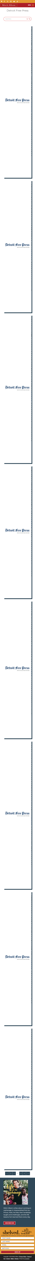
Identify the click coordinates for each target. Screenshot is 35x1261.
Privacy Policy (22, 1256)
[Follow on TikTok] (17, 1)
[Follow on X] (7, 1)
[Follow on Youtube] (14, 1)
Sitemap (17, 1258)
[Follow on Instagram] (11, 1)
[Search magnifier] (29, 19)
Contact (8, 1258)
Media (12, 1258)
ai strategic (26, 1258)
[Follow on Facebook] (4, 1)
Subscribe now (9, 1223)
